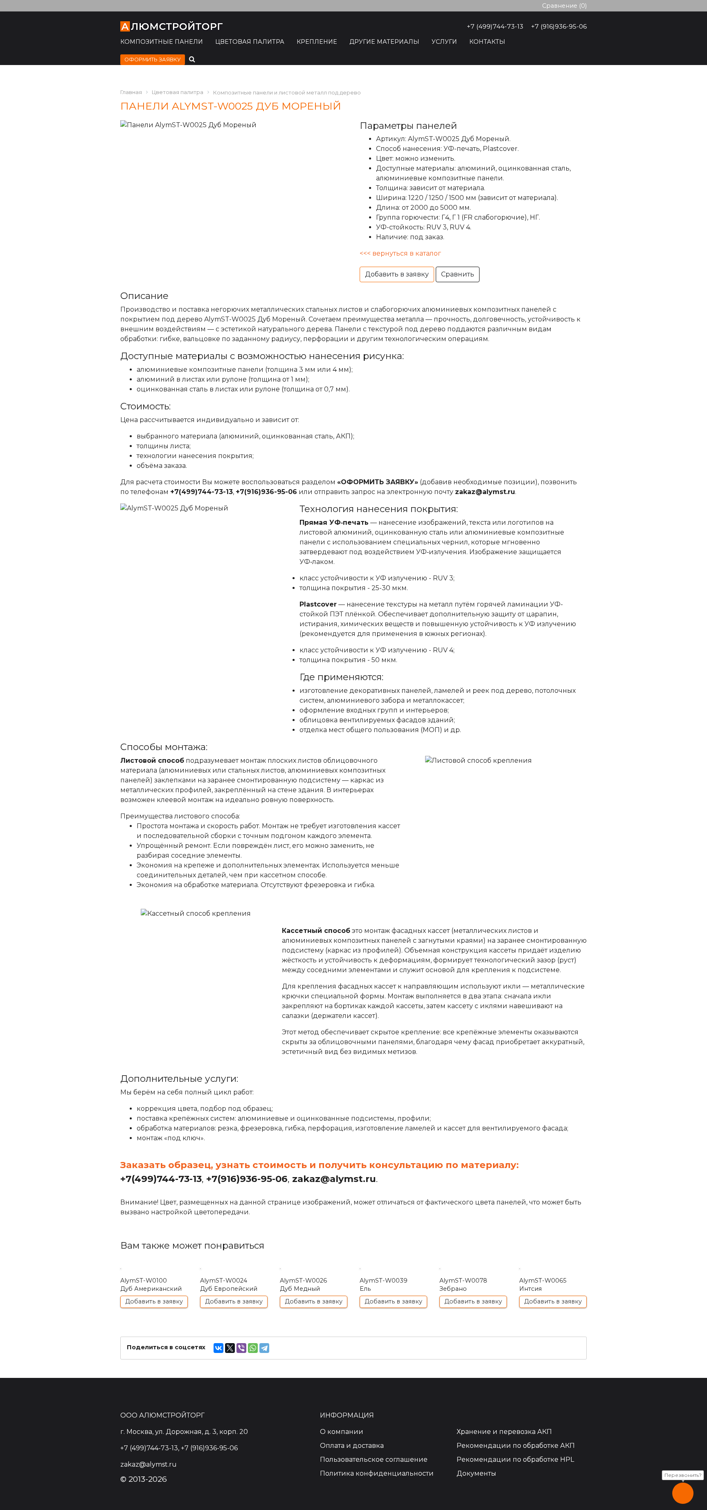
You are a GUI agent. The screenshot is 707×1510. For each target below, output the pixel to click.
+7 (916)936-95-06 (559, 26)
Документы (476, 1473)
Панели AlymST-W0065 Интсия (553, 1285)
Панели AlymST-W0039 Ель (393, 1285)
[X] (230, 1348)
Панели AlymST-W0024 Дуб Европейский (234, 1285)
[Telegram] (264, 1348)
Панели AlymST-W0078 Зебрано (473, 1285)
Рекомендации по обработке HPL (515, 1459)
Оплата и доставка (352, 1445)
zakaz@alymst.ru (485, 492)
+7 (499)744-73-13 (495, 26)
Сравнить (457, 274)
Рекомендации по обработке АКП (516, 1445)
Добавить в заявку (397, 274)
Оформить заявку (152, 59)
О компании (341, 1432)
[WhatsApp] (253, 1348)
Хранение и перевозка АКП (504, 1432)
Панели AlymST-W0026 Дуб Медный (313, 1285)
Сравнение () (564, 5)
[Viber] (241, 1348)
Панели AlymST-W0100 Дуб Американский (154, 1285)
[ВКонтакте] (218, 1348)
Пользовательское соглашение (374, 1459)
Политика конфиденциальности (377, 1473)
